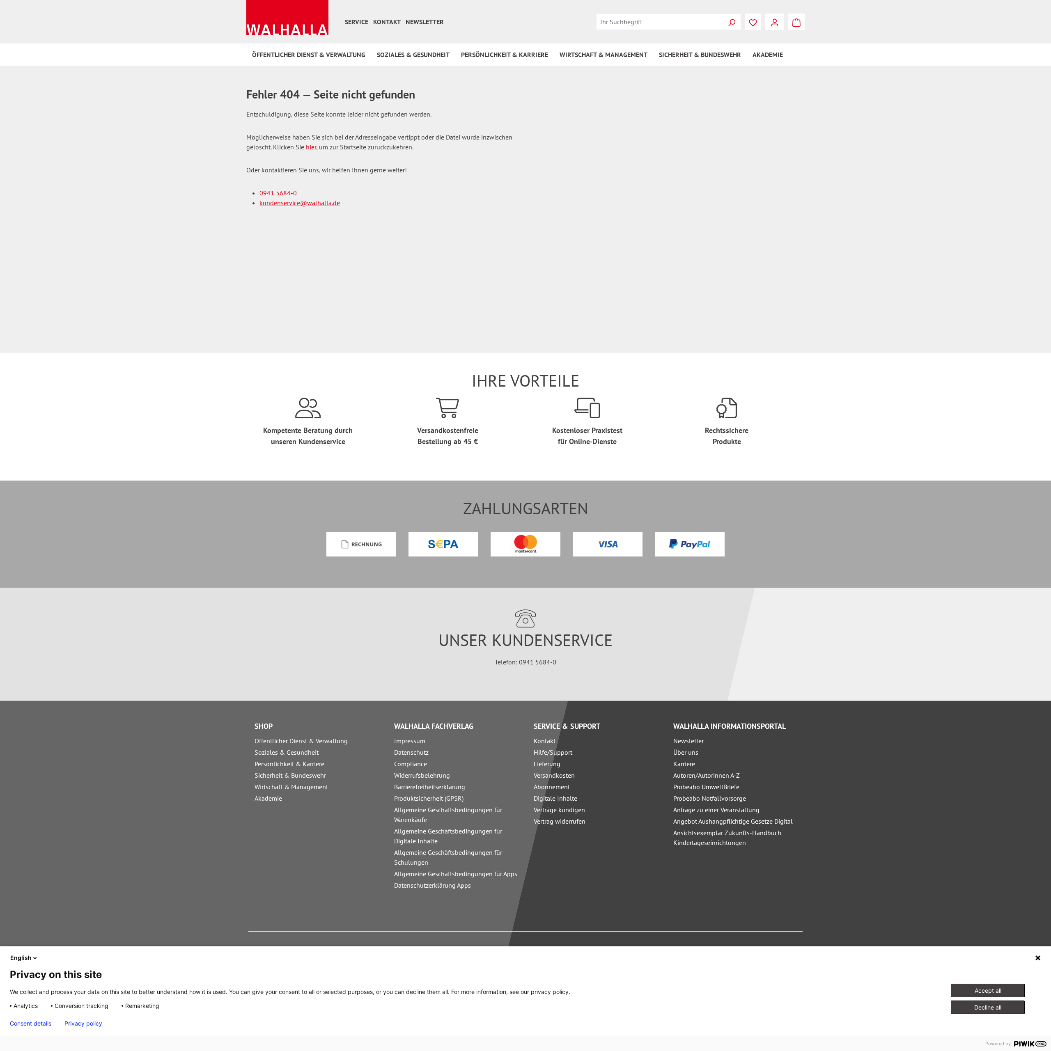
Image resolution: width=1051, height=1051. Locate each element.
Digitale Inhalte (555, 798)
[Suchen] (732, 22)
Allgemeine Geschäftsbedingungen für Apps (455, 874)
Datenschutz (411, 752)
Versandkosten (554, 775)
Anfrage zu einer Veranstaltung (716, 810)
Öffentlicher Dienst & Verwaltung (301, 741)
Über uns (685, 752)
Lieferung (547, 764)
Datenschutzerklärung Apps (432, 885)
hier (311, 147)
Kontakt (387, 22)
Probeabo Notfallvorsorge (709, 798)
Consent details (30, 1023)
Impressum (409, 741)
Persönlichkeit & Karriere (289, 764)
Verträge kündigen (559, 810)
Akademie (268, 798)
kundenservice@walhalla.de (299, 203)
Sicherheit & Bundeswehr (290, 775)
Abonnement (552, 787)
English (21, 957)
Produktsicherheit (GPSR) (429, 798)
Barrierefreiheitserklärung (429, 787)
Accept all (988, 990)
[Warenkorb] (796, 22)
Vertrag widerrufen (559, 821)
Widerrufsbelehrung (422, 775)
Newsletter (425, 22)
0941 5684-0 (278, 193)
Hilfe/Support (553, 752)
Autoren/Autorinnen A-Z (706, 775)
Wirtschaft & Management (291, 787)
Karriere (684, 764)
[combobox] (660, 22)
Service (356, 22)
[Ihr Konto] (774, 22)
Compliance (410, 764)
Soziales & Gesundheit (287, 752)
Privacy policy (83, 1023)
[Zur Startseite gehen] (287, 17)
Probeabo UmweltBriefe (706, 787)
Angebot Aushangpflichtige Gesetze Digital (733, 821)
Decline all (987, 1007)
